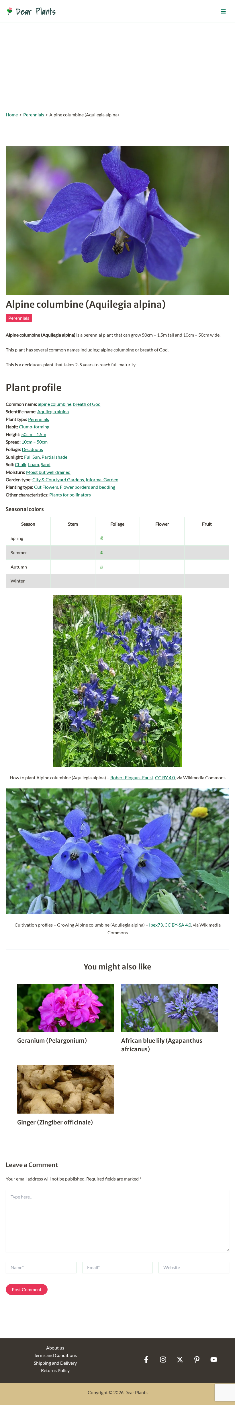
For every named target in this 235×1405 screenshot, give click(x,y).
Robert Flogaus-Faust (131, 777)
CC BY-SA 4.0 (177, 924)
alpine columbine (54, 404)
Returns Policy (55, 1370)
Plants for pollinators (70, 494)
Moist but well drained (48, 472)
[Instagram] (163, 1359)
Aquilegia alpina (53, 411)
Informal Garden (102, 479)
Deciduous (32, 449)
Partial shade (54, 457)
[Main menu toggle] (223, 11)
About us (55, 1347)
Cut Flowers (46, 487)
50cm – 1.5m (33, 434)
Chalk (20, 464)
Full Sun (32, 457)
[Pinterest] (196, 1359)
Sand (45, 464)
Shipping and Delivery (55, 1363)
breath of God (87, 404)
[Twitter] (180, 1359)
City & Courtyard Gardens (58, 479)
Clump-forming (34, 426)
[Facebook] (146, 1359)
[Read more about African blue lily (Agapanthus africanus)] (169, 1007)
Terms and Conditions (55, 1355)
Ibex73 (156, 924)
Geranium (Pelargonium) (52, 1040)
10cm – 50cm (34, 441)
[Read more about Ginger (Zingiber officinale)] (65, 1089)
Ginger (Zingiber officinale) (55, 1122)
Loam (33, 464)
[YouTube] (213, 1359)
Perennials (18, 318)
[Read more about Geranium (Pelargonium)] (65, 1007)
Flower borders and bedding (87, 487)
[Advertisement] (117, 66)
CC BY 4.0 (165, 777)
